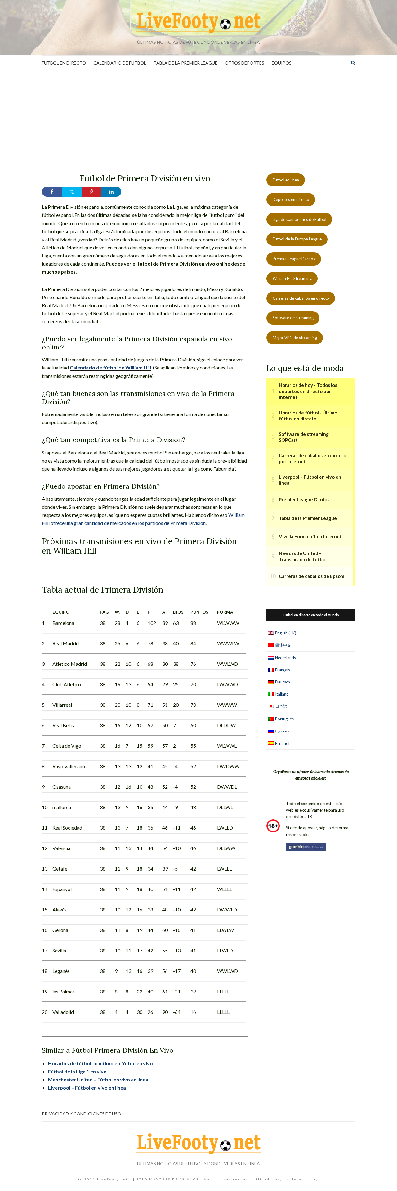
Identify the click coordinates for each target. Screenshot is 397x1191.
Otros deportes (244, 62)
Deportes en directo (291, 199)
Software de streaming (293, 317)
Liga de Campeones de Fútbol (299, 219)
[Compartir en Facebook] (52, 192)
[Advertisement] (198, 117)
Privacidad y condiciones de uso (81, 1113)
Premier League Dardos (294, 258)
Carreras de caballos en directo (301, 298)
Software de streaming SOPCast (304, 437)
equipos (282, 62)
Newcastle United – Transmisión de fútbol (303, 556)
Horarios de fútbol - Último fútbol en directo (308, 416)
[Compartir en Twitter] (72, 192)
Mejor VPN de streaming (295, 337)
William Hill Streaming (292, 278)
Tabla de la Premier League (185, 62)
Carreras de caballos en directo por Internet (312, 458)
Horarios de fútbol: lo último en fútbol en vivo (100, 1063)
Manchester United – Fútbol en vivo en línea (98, 1079)
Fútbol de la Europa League (297, 238)
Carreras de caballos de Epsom (311, 576)
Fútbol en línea (286, 179)
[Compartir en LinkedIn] (111, 192)
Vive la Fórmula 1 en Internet (310, 536)
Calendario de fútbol (119, 62)
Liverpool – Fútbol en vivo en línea (87, 1087)
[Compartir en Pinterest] (91, 192)
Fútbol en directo (64, 62)
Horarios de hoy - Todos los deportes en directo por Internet (308, 391)
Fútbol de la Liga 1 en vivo (77, 1071)
